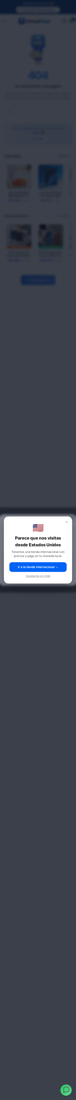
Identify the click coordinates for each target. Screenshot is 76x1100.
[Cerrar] (66, 522)
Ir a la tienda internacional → (38, 567)
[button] (66, 1090)
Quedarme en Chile (38, 576)
